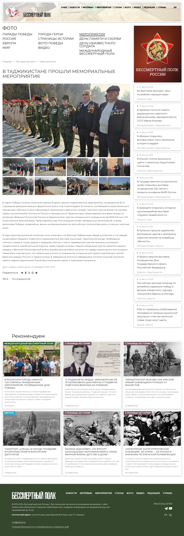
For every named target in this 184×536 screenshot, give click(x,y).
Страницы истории (56, 38)
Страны (162, 7)
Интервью (88, 7)
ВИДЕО (140, 493)
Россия (9, 38)
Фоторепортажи (25, 61)
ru (170, 515)
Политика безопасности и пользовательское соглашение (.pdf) (40, 527)
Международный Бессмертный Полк (97, 52)
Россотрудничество (21, 279)
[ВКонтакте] (22, 272)
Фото (128, 7)
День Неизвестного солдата (97, 45)
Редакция (149, 7)
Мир (6, 48)
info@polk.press (19, 522)
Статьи (118, 7)
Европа (9, 43)
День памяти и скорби (100, 38)
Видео (137, 7)
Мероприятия (104, 7)
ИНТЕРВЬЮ (86, 493)
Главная (7, 61)
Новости (75, 7)
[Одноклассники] (25, 272)
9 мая (64, 7)
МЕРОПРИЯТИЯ (103, 493)
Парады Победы (17, 34)
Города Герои (50, 34)
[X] (29, 272)
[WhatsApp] (32, 272)
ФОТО (130, 493)
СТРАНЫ (167, 493)
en (175, 7)
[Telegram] (36, 272)
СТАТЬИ (119, 493)
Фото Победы (50, 43)
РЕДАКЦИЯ (153, 493)
